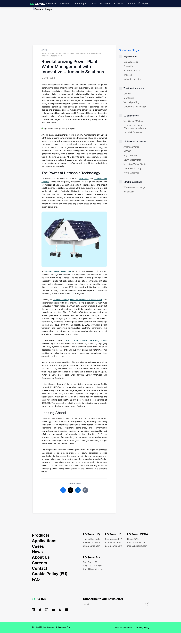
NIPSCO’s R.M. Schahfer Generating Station (85, 340)
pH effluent (128, 191)
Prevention (128, 66)
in (78, 490)
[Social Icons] (33, 609)
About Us (41, 557)
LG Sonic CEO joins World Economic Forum (134, 126)
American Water (131, 147)
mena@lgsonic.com (137, 546)
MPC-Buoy (84, 178)
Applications (44, 540)
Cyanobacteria (130, 62)
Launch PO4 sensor (133, 132)
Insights (51, 53)
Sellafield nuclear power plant (57, 271)
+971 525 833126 (136, 542)
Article (44, 50)
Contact (131, 3)
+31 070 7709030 (92, 542)
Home (43, 53)
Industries (51, 3)
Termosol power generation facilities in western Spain (77, 299)
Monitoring (128, 98)
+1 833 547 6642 (114, 542)
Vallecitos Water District (135, 164)
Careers (39, 562)
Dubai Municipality (132, 168)
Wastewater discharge (134, 187)
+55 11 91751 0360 (92, 565)
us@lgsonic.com (113, 546)
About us (119, 3)
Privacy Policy (142, 627)
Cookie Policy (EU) (49, 573)
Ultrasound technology (134, 106)
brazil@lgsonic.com (93, 569)
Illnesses (127, 75)
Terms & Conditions (122, 627)
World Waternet (131, 172)
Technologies (80, 3)
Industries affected (132, 79)
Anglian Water (130, 155)
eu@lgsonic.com (91, 546)
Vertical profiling (131, 102)
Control (127, 93)
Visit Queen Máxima (133, 121)
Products (65, 3)
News (37, 551)
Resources (105, 3)
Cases (93, 3)
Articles (58, 53)
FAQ (36, 579)
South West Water (132, 159)
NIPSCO (127, 151)
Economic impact (131, 70)
